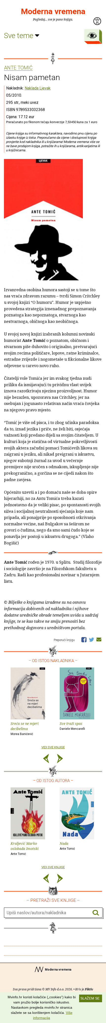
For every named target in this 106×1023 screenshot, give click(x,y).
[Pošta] (98, 639)
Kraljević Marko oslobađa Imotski (24, 848)
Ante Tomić (18, 68)
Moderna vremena (53, 11)
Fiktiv (89, 989)
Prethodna (46, 759)
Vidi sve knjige (53, 747)
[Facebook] (84, 639)
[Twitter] (91, 639)
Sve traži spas (72, 726)
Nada (67, 845)
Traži (95, 913)
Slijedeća (60, 759)
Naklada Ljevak (38, 88)
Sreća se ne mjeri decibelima (24, 728)
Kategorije (92, 35)
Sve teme (19, 35)
